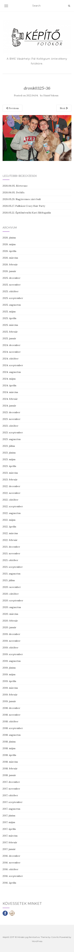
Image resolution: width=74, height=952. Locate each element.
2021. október (10, 560)
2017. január (9, 849)
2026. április (9, 251)
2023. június (9, 452)
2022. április (9, 526)
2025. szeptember (13, 298)
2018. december (11, 708)
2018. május (9, 748)
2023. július (9, 445)
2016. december (11, 855)
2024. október (11, 358)
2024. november (12, 351)
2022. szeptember (13, 506)
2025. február (10, 331)
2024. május (9, 378)
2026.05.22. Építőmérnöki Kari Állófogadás (27, 212)
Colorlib (55, 937)
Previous (13, 108)
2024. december (11, 345)
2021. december (11, 546)
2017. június (9, 815)
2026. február (10, 264)
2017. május (9, 822)
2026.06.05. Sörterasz (15, 185)
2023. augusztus (12, 439)
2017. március (10, 835)
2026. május (9, 244)
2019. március (10, 687)
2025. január (9, 338)
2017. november (11, 788)
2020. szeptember (13, 600)
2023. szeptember (13, 432)
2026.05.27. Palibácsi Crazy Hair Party (24, 205)
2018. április (9, 755)
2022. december (11, 486)
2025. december (11, 277)
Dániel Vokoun (50, 95)
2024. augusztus (12, 372)
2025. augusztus (12, 304)
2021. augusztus (11, 573)
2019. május (9, 674)
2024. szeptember (13, 365)
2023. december (11, 412)
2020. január (9, 627)
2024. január (9, 405)
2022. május (9, 519)
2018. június (9, 741)
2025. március (10, 325)
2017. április (9, 829)
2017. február (10, 842)
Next (63, 108)
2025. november (12, 284)
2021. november (11, 553)
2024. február (10, 398)
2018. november (11, 714)
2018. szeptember (13, 728)
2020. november (12, 587)
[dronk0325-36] (37, 137)
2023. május (9, 459)
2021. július (9, 580)
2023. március (10, 472)
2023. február (10, 479)
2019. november (11, 640)
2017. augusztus (11, 808)
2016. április (9, 882)
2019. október (10, 647)
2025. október (11, 291)
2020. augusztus (12, 607)
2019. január (9, 701)
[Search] (69, 5)
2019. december (11, 634)
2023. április (9, 466)
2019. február (10, 694)
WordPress (37, 941)
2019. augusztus (12, 661)
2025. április (9, 318)
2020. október (11, 593)
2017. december (11, 781)
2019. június (9, 667)
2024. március (10, 392)
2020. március (10, 613)
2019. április (9, 681)
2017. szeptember (13, 802)
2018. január (9, 775)
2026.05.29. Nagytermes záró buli (22, 199)
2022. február (10, 540)
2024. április (9, 385)
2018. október (10, 721)
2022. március (10, 533)
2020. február (10, 620)
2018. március (10, 761)
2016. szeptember (13, 876)
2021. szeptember (13, 566)
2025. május (9, 311)
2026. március (10, 257)
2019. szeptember (13, 654)
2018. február (10, 768)
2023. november (11, 419)
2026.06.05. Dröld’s (13, 192)
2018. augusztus (12, 734)
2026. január (9, 271)
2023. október (10, 425)
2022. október (10, 499)
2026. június (9, 237)
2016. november (11, 862)
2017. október (10, 795)
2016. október (10, 869)
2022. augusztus (12, 513)
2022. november (11, 493)
